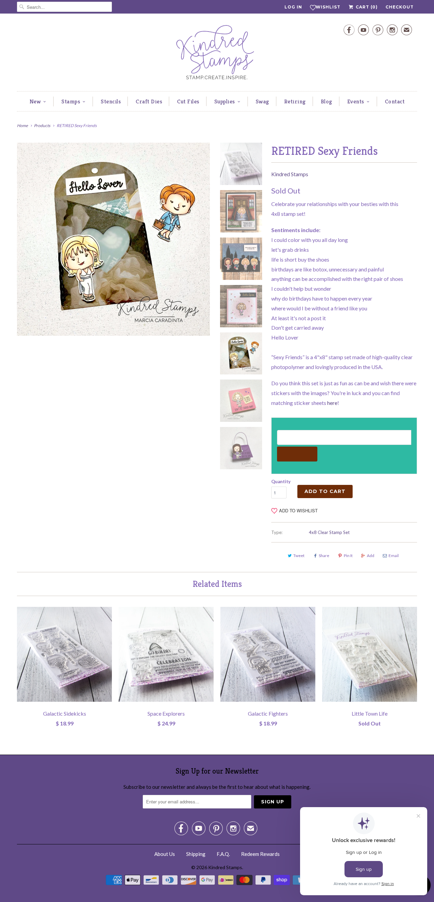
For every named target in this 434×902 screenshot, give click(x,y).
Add (370, 555)
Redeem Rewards (260, 854)
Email (394, 555)
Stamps (70, 101)
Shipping (195, 854)
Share (324, 555)
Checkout (400, 6)
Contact (395, 101)
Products (42, 125)
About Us (164, 854)
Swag (262, 101)
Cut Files (188, 101)
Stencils (111, 101)
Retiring (295, 101)
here (332, 402)
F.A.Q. (223, 854)
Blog (326, 101)
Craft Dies (149, 101)
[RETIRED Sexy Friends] (113, 239)
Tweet (298, 555)
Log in (293, 6)
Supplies (224, 101)
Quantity (281, 481)
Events (355, 101)
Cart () (366, 6)
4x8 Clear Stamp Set (329, 532)
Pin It (348, 555)
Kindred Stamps (289, 174)
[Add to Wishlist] (107, 612)
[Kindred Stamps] (217, 54)
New (35, 101)
